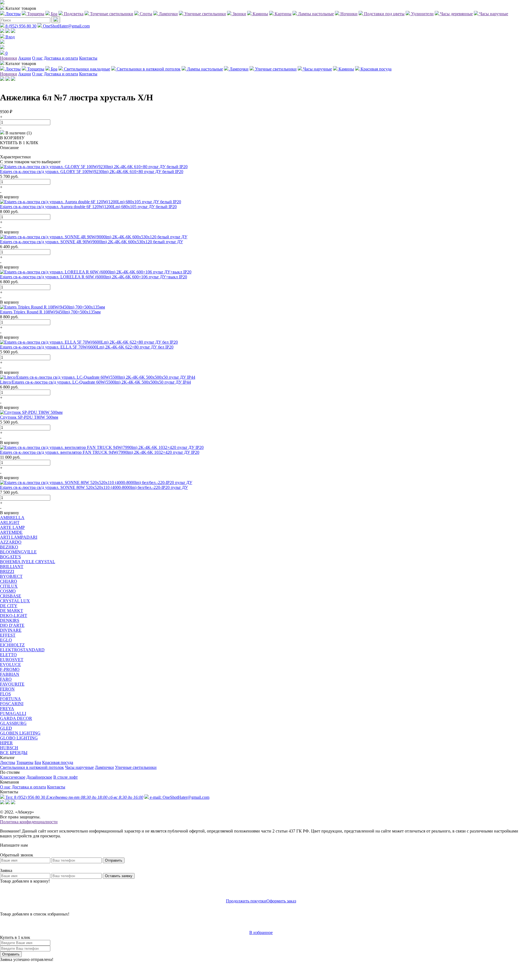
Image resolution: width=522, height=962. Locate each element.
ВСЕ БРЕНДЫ (13, 752)
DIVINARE (10, 630)
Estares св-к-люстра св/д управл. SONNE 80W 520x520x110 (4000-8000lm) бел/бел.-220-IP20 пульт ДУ (94, 487)
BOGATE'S (10, 556)
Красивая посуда (57, 762)
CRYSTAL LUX (15, 601)
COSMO (8, 591)
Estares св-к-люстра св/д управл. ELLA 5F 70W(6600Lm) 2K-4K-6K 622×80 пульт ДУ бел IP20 (86, 347)
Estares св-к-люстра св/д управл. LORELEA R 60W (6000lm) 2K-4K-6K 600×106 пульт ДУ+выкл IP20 (93, 277)
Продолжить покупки (246, 901)
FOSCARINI (11, 703)
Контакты (88, 58)
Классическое (12, 777)
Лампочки (104, 767)
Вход (9, 37)
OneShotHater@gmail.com (66, 26)
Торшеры (24, 762)
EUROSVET (11, 659)
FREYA (7, 708)
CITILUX (9, 586)
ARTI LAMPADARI (18, 537)
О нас (37, 58)
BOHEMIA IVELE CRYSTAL (27, 561)
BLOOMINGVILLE (18, 552)
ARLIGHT (10, 522)
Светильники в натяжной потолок (32, 767)
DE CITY (8, 605)
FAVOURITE (12, 684)
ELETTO (8, 654)
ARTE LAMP (12, 527)
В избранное (261, 932)
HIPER (6, 743)
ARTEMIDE (11, 532)
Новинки (8, 58)
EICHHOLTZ (12, 645)
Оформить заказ (281, 901)
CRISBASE (10, 596)
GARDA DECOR (16, 718)
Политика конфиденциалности (29, 821)
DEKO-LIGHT (13, 615)
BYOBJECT (11, 576)
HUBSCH (9, 747)
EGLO (6, 640)
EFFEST (7, 635)
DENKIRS (9, 620)
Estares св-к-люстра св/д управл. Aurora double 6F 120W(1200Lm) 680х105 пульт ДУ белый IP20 (88, 206)
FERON (7, 689)
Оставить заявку (118, 876)
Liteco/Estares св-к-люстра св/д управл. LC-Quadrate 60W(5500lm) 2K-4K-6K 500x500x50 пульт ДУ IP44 (95, 382)
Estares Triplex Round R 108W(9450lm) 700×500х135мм (50, 312)
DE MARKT (11, 610)
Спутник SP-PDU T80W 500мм (29, 417)
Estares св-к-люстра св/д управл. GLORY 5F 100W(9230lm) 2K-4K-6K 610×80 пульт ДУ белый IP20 (91, 171)
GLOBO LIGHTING (19, 738)
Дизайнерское (39, 777)
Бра (38, 762)
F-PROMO (10, 669)
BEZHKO (9, 547)
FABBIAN (9, 674)
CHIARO (8, 581)
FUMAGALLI (13, 713)
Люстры (7, 762)
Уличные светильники (136, 767)
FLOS (5, 694)
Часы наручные (79, 767)
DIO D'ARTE (12, 625)
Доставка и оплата (61, 58)
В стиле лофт (65, 777)
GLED (6, 728)
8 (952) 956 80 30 (20, 26)
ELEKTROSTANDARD (22, 650)
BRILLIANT (11, 566)
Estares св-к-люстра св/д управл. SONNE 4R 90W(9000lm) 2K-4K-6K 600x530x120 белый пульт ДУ (91, 241)
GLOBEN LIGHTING (20, 733)
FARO (6, 679)
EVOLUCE (10, 664)
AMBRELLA (12, 517)
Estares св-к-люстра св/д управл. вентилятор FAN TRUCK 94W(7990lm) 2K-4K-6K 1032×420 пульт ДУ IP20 (99, 452)
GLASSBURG (13, 723)
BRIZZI (7, 571)
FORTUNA (10, 698)
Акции (24, 58)
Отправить (113, 860)
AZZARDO (10, 542)
